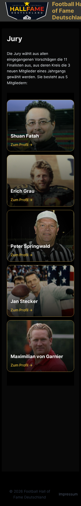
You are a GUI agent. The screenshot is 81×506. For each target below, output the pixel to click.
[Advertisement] (40, 426)
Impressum (68, 494)
